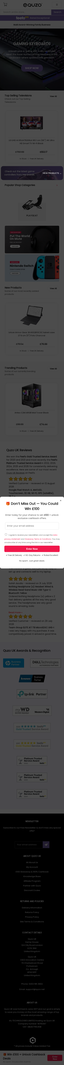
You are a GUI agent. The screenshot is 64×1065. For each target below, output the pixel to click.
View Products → (52, 173)
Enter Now (32, 549)
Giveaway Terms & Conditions (38, 539)
